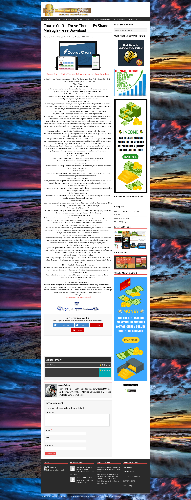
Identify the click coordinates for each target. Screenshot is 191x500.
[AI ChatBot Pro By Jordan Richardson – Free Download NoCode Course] (126, 247)
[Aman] (72, 481)
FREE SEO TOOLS (128, 472)
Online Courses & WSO (64, 19)
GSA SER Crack (119, 19)
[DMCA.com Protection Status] (131, 391)
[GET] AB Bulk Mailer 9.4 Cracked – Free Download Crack (84, 480)
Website (49, 445)
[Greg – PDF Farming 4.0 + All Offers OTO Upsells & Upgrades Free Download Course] (134, 235)
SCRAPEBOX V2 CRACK (128, 497)
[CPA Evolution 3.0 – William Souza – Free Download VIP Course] (134, 241)
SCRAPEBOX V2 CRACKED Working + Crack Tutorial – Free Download (108, 481)
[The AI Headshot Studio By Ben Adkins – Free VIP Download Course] (126, 235)
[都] (72, 470)
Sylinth (64, 37)
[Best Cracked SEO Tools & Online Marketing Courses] (67, 15)
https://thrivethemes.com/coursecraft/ (78, 297)
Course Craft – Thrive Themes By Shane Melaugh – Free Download (77, 74)
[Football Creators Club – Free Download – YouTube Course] (142, 235)
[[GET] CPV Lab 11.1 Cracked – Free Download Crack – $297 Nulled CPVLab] (142, 241)
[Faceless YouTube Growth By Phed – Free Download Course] (118, 241)
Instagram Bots (84, 19)
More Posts (78, 394)
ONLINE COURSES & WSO (131, 476)
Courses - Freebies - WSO (77, 37)
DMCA (116, 215)
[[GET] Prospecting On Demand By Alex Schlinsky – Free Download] (142, 247)
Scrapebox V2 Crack (102, 19)
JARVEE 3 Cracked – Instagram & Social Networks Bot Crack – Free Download (108, 469)
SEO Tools (47, 19)
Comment (49, 412)
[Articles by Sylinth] (46, 470)
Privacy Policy (127, 486)
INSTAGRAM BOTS (129, 481)
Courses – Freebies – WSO (123, 211)
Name (48, 430)
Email (48, 437)
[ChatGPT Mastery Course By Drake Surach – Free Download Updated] (126, 241)
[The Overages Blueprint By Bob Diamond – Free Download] (118, 247)
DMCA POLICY (127, 467)
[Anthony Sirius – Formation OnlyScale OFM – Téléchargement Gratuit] (134, 247)
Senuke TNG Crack (135, 19)
